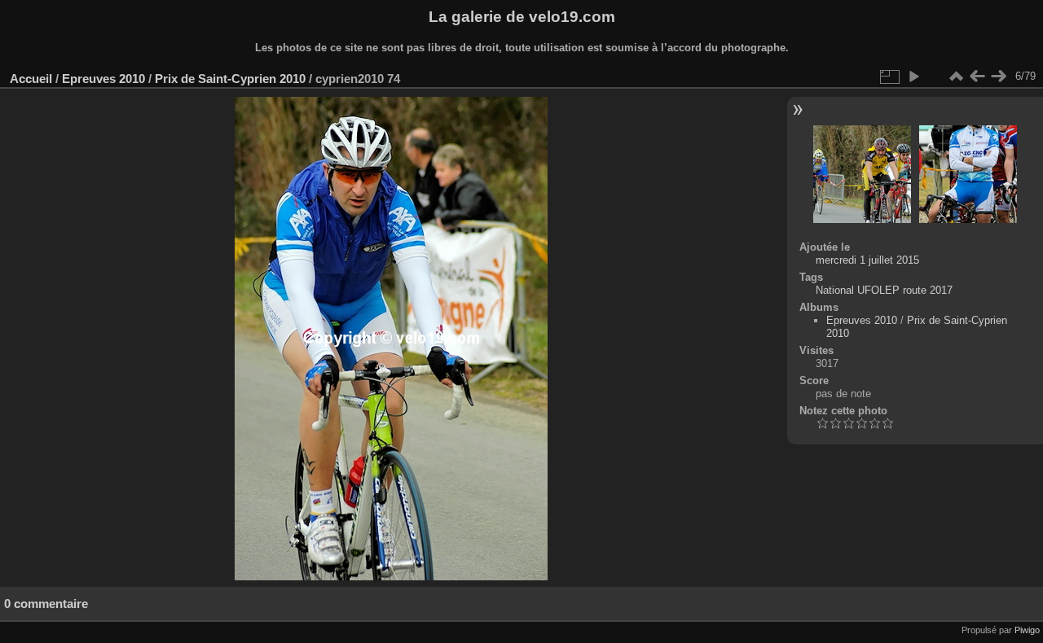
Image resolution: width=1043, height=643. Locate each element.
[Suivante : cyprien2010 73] (998, 76)
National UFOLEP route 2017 (884, 290)
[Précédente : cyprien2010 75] (977, 76)
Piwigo (1027, 630)
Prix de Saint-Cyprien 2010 (230, 78)
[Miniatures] (955, 76)
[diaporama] (913, 76)
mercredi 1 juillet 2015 (867, 260)
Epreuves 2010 (103, 78)
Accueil (31, 78)
